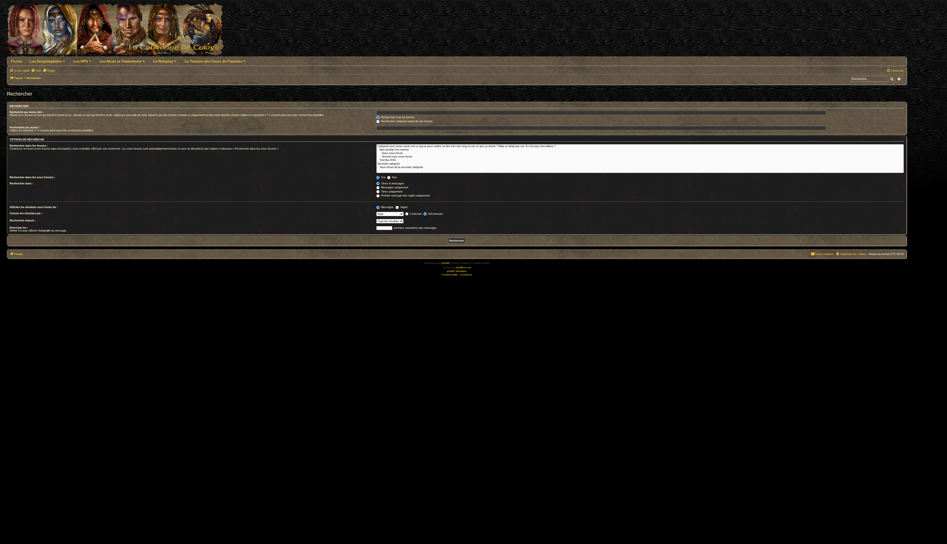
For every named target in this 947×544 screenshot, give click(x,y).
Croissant (415, 213)
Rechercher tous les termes (397, 117)
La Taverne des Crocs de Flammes (214, 61)
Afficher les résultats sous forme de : (34, 207)
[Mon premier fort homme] (640, 150)
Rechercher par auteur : (25, 127)
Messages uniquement (394, 187)
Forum (16, 61)
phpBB (445, 263)
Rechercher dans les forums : (29, 145)
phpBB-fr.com (463, 267)
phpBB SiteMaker (457, 271)
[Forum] (118, 31)
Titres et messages (392, 183)
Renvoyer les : (19, 227)
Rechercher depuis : (23, 220)
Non (394, 177)
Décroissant (435, 213)
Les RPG (81, 61)
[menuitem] (36, 71)
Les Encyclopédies (46, 61)
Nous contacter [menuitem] (824, 254)
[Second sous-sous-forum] (640, 156)
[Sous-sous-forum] (640, 153)
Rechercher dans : (21, 183)
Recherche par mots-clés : (27, 112)
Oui (382, 177)
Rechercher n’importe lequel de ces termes (406, 121)
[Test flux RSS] (640, 160)
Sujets (404, 207)
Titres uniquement (391, 191)
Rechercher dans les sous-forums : (32, 177)
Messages (387, 207)
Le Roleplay (163, 61)
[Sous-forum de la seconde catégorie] (640, 167)
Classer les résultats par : (26, 213)
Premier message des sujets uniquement (405, 195)
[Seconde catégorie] (640, 164)
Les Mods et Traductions (121, 61)
